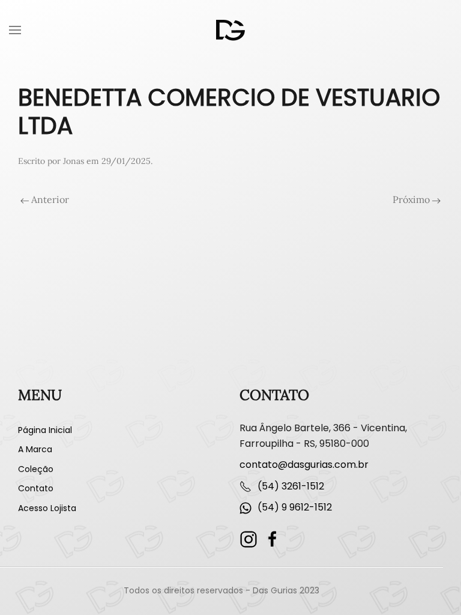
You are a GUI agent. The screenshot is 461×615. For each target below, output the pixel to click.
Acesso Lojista (47, 508)
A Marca (35, 449)
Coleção (35, 469)
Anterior (49, 199)
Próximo (412, 199)
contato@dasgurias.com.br (304, 464)
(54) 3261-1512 (291, 486)
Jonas (73, 161)
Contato (35, 488)
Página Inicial (45, 430)
